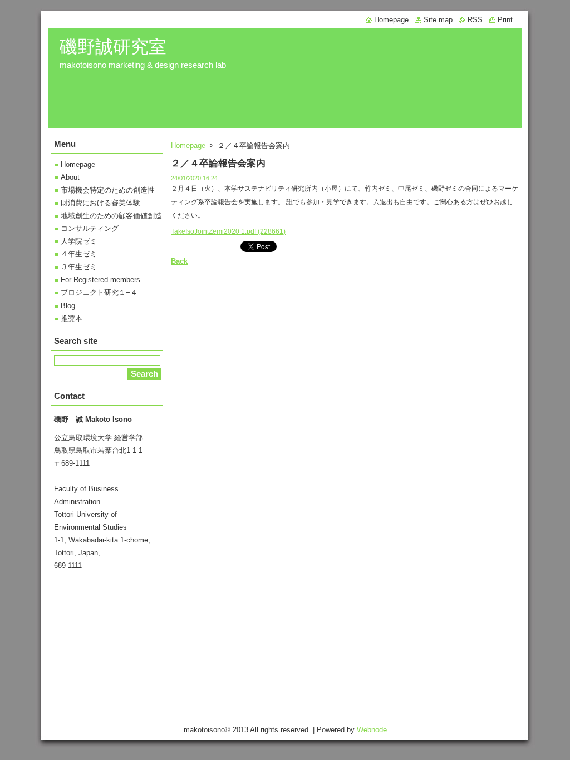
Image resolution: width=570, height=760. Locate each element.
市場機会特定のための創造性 (108, 190)
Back (179, 261)
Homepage (188, 145)
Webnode (372, 730)
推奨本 (71, 318)
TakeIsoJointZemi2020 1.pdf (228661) (228, 231)
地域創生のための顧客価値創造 (111, 215)
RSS (475, 20)
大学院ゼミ (79, 241)
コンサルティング (90, 228)
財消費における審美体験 (100, 203)
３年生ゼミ (79, 267)
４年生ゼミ (79, 254)
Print (505, 20)
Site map (438, 20)
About (70, 177)
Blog (68, 306)
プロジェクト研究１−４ (99, 292)
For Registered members (100, 279)
